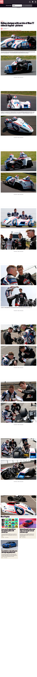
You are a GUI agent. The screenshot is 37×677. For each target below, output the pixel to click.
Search (30, 2)
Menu (35, 2)
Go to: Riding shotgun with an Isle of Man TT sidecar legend (11, 30)
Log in (32, 2)
